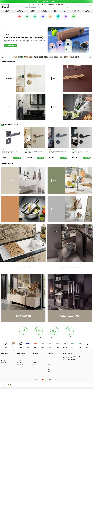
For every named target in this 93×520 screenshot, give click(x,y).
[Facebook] (63, 366)
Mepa (49, 371)
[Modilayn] (80, 343)
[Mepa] (72, 343)
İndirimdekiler (34, 358)
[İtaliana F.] (13, 343)
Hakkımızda (34, 4)
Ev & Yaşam (64, 11)
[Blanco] (20, 343)
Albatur (49, 362)
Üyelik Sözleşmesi (20, 358)
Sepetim (33, 360)
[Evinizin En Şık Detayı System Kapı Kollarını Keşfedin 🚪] (68, 40)
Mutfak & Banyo (33, 11)
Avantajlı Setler (7, 11)
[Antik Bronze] (57, 343)
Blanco (49, 364)
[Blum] (28, 343)
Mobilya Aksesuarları (20, 11)
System (73, 149)
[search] (67, 7)
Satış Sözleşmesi (20, 362)
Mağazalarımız (61, 4)
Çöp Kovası (3, 358)
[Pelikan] (35, 343)
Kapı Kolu (2, 357)
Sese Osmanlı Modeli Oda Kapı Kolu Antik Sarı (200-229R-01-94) (11, 152)
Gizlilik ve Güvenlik (20, 364)
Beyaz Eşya (55, 11)
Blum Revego (34, 362)
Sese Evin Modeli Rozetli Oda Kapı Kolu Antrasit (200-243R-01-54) (34, 152)
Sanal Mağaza (42, 4)
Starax (49, 360)
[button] (5, 344)
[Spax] (65, 343)
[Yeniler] (42, 343)
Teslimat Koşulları (20, 357)
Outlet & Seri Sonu (76, 11)
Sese (3, 149)
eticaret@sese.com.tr (71, 361)
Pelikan (49, 367)
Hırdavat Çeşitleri (44, 11)
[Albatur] (50, 343)
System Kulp (50, 357)
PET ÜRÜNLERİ (87, 11)
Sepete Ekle (18, 157)
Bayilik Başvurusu (35, 367)
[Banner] (23, 78)
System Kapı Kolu (51, 358)
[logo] (5, 6)
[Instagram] (66, 366)
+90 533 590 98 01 (71, 359)
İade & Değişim (19, 360)
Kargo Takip (51, 4)
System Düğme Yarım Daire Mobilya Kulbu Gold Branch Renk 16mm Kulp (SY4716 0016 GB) (81, 152)
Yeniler (49, 369)
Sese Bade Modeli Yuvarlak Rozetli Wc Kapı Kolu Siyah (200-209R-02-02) (58, 152)
